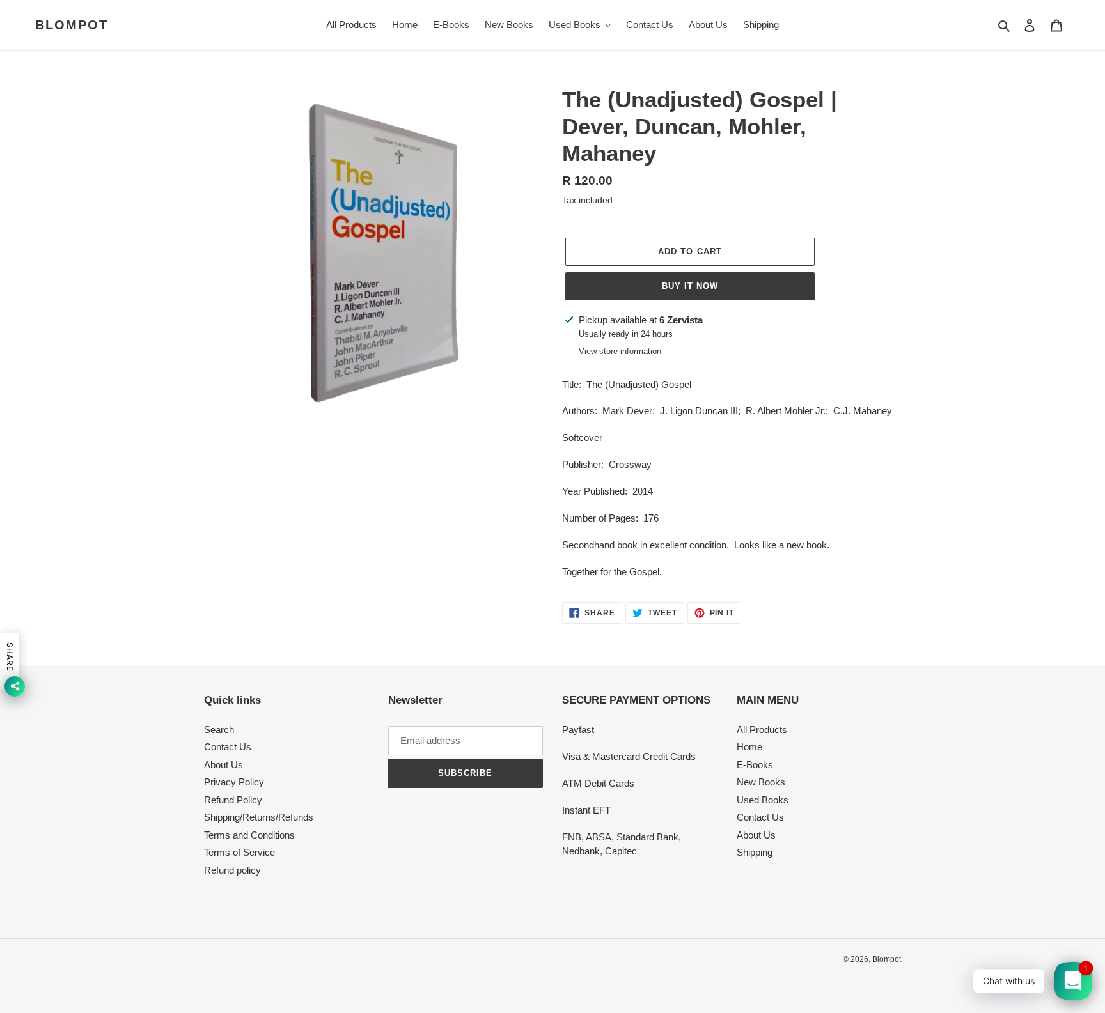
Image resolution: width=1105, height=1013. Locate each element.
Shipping (754, 852)
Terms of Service (239, 852)
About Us (223, 764)
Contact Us (227, 746)
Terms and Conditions (249, 835)
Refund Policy (233, 799)
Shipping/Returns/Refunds (258, 817)
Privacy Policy (234, 782)
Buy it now (690, 286)
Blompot (71, 25)
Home (749, 746)
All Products (762, 729)
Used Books (762, 799)
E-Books (755, 764)
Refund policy (232, 870)
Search (219, 729)
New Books (761, 782)
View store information (620, 351)
